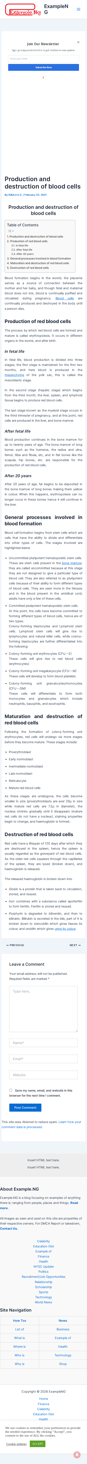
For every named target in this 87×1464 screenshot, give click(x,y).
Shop (63, 1364)
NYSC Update (44, 1266)
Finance (43, 1256)
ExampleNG (56, 9)
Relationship (43, 1282)
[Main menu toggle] (78, 9)
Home (43, 1399)
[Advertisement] (43, 128)
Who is (19, 1355)
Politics (43, 1272)
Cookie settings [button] (16, 1444)
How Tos (19, 1321)
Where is (19, 1347)
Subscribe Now (43, 67)
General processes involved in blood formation (40, 258)
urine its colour (65, 929)
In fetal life (22, 245)
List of (19, 1329)
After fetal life (24, 249)
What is (19, 1338)
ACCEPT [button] (37, 1443)
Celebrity (43, 1241)
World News (43, 1302)
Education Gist (43, 1246)
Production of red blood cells (29, 241)
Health (43, 1261)
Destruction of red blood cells (29, 267)
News (63, 1321)
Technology (43, 1297)
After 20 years (24, 254)
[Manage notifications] (77, 1454)
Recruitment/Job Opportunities (43, 1277)
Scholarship (43, 1287)
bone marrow (71, 563)
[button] (43, 44)
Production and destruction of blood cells (36, 236)
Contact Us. (9, 1228)
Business (63, 1329)
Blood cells (65, 298)
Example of (43, 1251)
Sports (43, 1292)
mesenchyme (14, 375)
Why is (19, 1364)
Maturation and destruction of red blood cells (39, 263)
